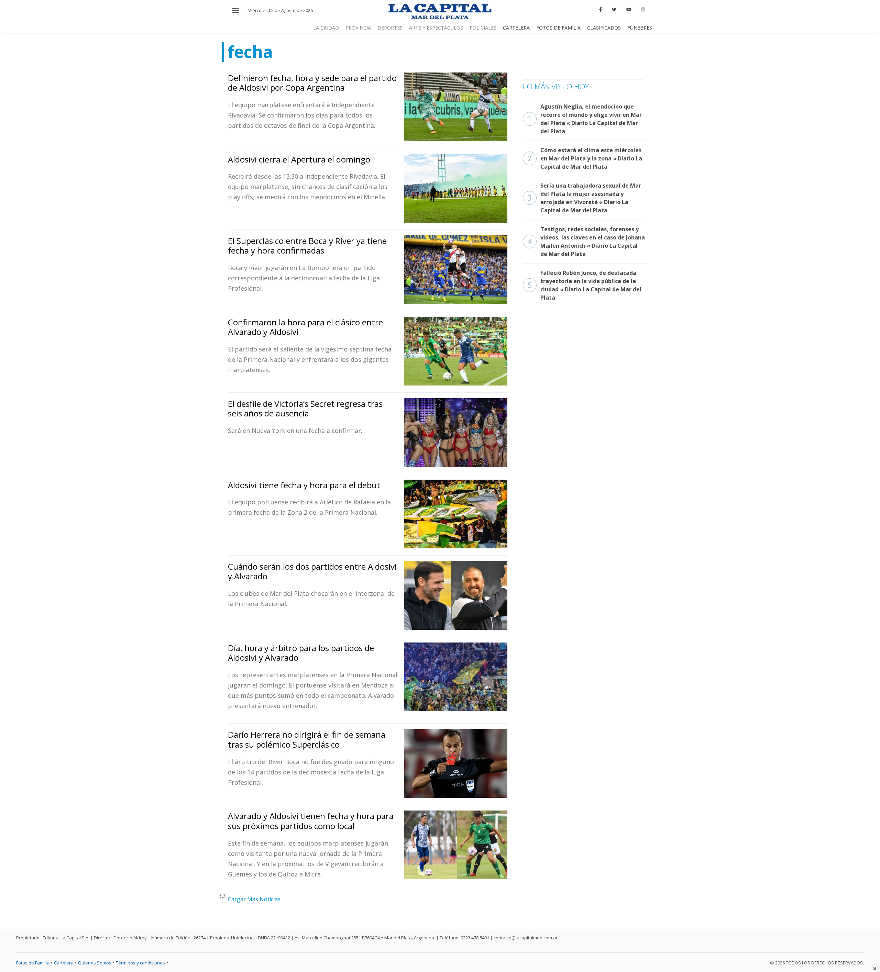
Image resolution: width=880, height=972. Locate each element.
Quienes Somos (94, 963)
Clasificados (604, 27)
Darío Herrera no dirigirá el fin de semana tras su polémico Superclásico (306, 739)
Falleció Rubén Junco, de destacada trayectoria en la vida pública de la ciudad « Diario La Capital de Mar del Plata (584, 285)
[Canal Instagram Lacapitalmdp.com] (643, 9)
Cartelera (516, 27)
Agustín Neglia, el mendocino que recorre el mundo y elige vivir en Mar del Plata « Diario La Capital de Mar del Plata (585, 119)
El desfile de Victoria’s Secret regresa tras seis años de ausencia (305, 408)
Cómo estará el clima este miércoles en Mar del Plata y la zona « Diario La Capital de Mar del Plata (585, 158)
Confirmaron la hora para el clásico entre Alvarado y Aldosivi (305, 327)
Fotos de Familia (558, 27)
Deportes (390, 27)
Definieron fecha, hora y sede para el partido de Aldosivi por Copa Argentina (312, 82)
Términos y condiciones (140, 963)
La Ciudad (326, 27)
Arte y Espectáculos (436, 27)
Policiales (483, 27)
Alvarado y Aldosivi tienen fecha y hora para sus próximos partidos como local (311, 820)
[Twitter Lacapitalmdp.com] (614, 9)
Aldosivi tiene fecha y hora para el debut (304, 485)
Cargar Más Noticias (254, 899)
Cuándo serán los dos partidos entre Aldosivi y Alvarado (312, 571)
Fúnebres (639, 27)
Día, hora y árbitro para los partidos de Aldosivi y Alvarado (301, 652)
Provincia (358, 27)
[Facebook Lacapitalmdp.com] (601, 9)
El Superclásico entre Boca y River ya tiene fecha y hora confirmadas (307, 245)
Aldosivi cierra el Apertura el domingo (299, 159)
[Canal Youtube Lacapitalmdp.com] (629, 9)
